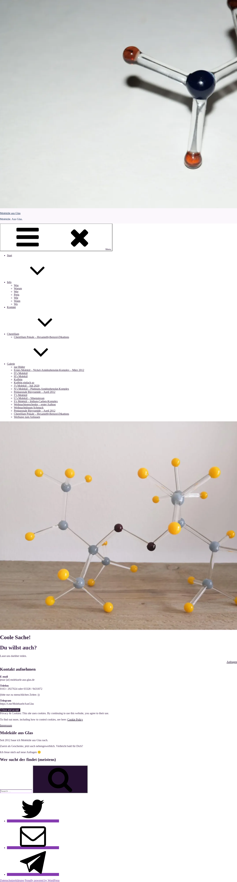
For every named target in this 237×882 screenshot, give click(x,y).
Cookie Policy (75, 719)
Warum (18, 288)
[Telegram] (33, 874)
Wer (16, 291)
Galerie (11, 363)
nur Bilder (19, 366)
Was (16, 285)
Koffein (18, 379)
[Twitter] (33, 820)
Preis (16, 294)
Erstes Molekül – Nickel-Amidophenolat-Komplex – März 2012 (49, 370)
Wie (16, 297)
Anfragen (232, 661)
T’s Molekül (20, 395)
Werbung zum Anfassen (27, 416)
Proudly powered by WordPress (42, 880)
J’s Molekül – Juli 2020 (26, 385)
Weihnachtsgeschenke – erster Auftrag (35, 404)
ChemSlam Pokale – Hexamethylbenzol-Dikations (41, 337)
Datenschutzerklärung (12, 880)
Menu (108, 249)
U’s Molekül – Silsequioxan (29, 398)
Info (9, 282)
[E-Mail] (33, 847)
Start (9, 255)
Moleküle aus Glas (10, 213)
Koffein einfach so (24, 382)
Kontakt (11, 307)
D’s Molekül (21, 373)
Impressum (6, 725)
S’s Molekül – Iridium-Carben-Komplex (36, 401)
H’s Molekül (21, 376)
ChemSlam (13, 333)
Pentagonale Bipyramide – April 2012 (34, 391)
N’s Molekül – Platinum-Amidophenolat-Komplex (41, 388)
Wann (17, 300)
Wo (16, 304)
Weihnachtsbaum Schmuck (29, 407)
